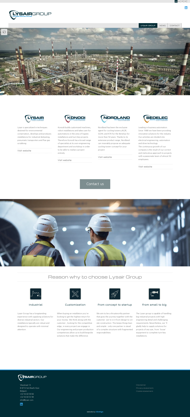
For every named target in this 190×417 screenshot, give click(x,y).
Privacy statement (145, 388)
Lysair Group (148, 25)
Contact (175, 25)
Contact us (95, 184)
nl (179, 1)
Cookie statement (144, 391)
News (162, 25)
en (176, 1)
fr (182, 1)
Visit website (24, 150)
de (185, 1)
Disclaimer (141, 385)
